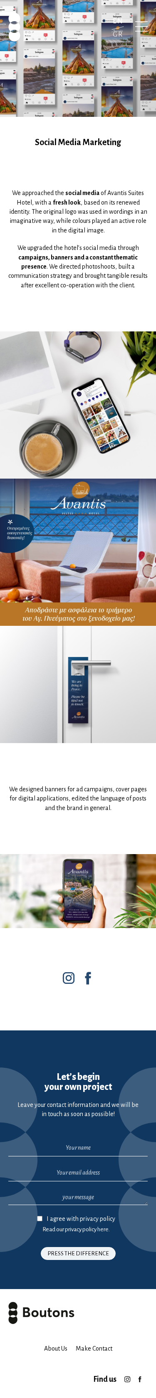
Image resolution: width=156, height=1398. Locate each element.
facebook (140, 1376)
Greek (118, 34)
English (118, 21)
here (103, 1229)
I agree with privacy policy (81, 1218)
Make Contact (94, 1348)
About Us (55, 1348)
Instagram (127, 1376)
